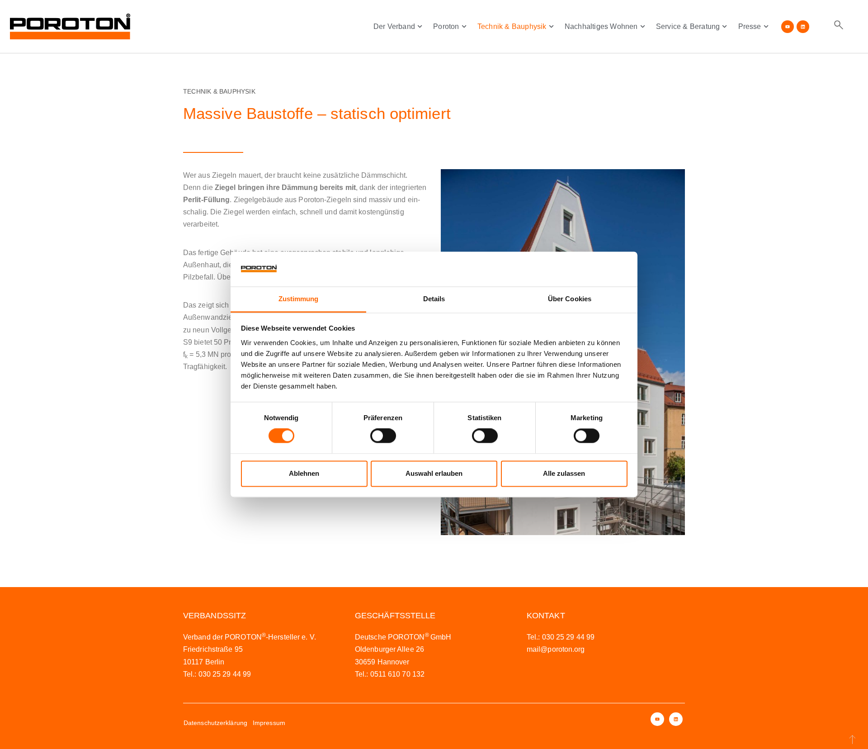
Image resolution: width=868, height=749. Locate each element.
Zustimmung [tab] (298, 299)
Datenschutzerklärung (215, 722)
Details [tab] (434, 299)
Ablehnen (304, 473)
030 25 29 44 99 (224, 674)
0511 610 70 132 (397, 674)
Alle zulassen (564, 473)
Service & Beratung (688, 26)
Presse (749, 26)
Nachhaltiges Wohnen (601, 26)
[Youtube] (787, 26)
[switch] (383, 436)
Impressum (269, 722)
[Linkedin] (803, 26)
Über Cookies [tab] (569, 299)
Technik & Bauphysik (512, 26)
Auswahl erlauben (434, 473)
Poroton (446, 26)
